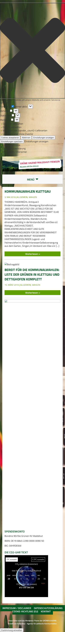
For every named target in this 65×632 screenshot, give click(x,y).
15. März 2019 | (12, 284)
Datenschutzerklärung (14, 148)
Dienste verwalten (12, 127)
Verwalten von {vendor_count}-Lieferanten (25, 130)
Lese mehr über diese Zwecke (18, 134)
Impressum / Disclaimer (15, 152)
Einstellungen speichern (12, 141)
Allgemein (22, 197)
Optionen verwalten (13, 123)
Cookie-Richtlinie (11, 145)
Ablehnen (26, 137)
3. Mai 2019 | (11, 197)
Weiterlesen (32, 254)
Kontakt (46, 611)
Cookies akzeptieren (10, 137)
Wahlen (33, 197)
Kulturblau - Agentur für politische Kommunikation (37, 623)
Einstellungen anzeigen (43, 137)
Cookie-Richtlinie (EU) (25, 611)
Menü (35, 179)
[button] (32, 50)
